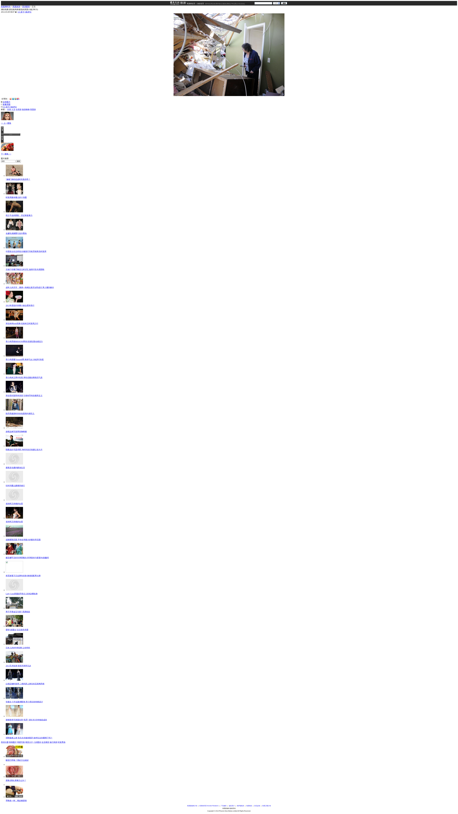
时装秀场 (61, 742)
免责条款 (249, 806)
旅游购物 (26, 109)
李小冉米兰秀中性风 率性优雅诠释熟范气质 (24, 378)
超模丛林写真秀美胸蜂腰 (16, 432)
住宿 (9, 109)
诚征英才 (232, 806)
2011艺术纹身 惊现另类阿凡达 (18, 666)
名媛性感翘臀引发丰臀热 (16, 233)
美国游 (33, 109)
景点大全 (237, 4)
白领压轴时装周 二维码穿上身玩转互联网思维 (25, 684)
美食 (228, 4)
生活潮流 (45, 742)
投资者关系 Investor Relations (209, 806)
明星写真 (21, 742)
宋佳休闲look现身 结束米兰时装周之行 (22, 323)
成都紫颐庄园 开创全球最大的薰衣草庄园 (23, 540)
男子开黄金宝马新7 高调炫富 (18, 612)
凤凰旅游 (16, 7)
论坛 (242, 4)
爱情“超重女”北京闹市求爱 (17, 630)
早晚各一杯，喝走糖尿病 (16, 801)
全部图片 (6, 102)
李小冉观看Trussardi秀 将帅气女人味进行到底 (25, 360)
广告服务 (224, 806)
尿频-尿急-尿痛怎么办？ (16, 780)
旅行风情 (53, 742)
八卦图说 (37, 742)
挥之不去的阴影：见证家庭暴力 (19, 215)
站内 (275, 3)
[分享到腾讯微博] (13, 99)
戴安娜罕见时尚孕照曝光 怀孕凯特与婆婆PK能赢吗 (27, 558)
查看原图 (6, 104)
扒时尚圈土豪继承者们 (15, 486)
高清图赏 (26, 7)
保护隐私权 (240, 806)
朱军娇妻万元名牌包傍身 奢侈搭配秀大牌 (23, 576)
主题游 (223, 4)
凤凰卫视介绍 (266, 806)
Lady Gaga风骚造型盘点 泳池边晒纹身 (22, 594)
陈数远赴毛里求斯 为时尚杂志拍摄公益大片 (24, 450)
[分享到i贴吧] (18, 99)
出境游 (18, 109)
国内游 (218, 4)
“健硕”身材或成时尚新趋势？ (18, 179)
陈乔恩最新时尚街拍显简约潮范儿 (20, 414)
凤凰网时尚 (5, 7)
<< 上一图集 (6, 123)
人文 (13, 109)
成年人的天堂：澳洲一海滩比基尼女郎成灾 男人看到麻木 (30, 287)
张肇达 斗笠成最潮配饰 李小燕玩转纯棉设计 (24, 702)
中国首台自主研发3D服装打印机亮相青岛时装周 (26, 251)
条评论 (28, 12)
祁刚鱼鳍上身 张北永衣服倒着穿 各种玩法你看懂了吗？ (29, 738)
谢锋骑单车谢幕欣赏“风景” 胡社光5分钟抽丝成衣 (26, 720)
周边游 (213, 4)
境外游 (207, 4)
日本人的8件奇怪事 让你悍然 (18, 648)
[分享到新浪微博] (11, 99)
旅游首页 (200, 4)
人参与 (21, 12)
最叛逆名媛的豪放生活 (15, 468)
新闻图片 (13, 742)
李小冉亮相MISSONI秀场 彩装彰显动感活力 (24, 341)
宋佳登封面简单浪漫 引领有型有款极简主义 (24, 396)
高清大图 (5, 742)
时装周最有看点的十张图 (16, 197)
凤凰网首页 (191, 4)
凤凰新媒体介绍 (192, 806)
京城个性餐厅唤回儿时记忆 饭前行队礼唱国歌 (25, 269)
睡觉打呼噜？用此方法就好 (17, 760)
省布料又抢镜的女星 (14, 504)
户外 (232, 4)
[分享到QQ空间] (16, 99)
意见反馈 (257, 806)
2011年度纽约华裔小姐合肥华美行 (20, 305)
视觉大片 (29, 742)
